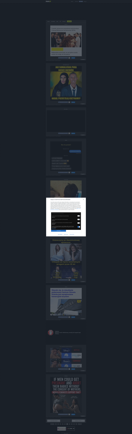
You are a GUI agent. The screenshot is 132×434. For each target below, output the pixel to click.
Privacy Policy (72, 234)
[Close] (84, 200)
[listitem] (66, 213)
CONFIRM (58, 230)
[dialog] (66, 217)
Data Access (66, 234)
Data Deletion (60, 234)
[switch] (78, 216)
